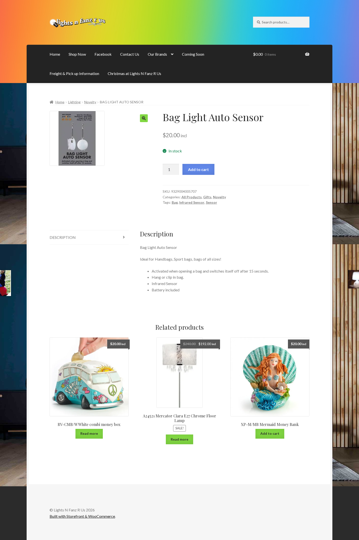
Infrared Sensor (191, 202)
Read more (89, 433)
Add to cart (198, 169)
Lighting (74, 102)
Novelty (90, 102)
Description (63, 237)
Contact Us (129, 54)
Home (55, 54)
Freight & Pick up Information (74, 73)
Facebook (103, 54)
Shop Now (77, 54)
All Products (191, 197)
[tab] (89, 237)
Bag (175, 202)
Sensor (211, 202)
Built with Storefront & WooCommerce (82, 516)
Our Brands (157, 54)
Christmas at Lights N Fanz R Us (134, 73)
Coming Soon (193, 54)
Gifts (207, 197)
